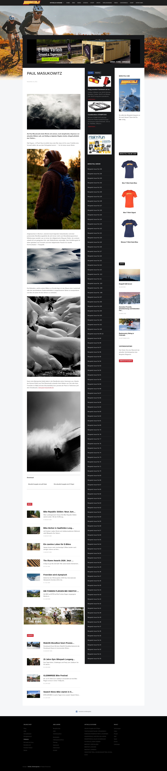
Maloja (25, 750)
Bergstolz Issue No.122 (95, 228)
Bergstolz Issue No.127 (95, 205)
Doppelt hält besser (125, 284)
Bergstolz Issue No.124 (95, 219)
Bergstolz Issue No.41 (94, 608)
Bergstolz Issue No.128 (95, 201)
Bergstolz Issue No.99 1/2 (95, 333)
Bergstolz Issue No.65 (94, 494)
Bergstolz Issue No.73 (94, 457)
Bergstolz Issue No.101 (95, 324)
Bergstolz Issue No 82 (94, 416)
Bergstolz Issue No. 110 (95, 283)
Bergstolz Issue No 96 (94, 352)
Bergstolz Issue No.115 (95, 260)
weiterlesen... (92, 99)
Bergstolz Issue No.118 (95, 247)
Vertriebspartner (57, 734)
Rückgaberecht (28, 736)
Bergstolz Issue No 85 (94, 402)
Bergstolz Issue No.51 (94, 558)
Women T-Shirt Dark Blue (129, 242)
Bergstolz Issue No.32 (94, 649)
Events (85, 2)
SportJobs (139, 2)
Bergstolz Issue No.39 (94, 613)
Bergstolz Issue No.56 (94, 535)
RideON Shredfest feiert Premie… (58, 643)
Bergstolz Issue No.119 (95, 242)
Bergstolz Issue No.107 (95, 297)
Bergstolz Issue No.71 (94, 466)
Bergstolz (32, 2)
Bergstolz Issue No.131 (95, 187)
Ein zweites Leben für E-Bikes (57, 544)
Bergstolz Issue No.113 (95, 269)
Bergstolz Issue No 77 (94, 439)
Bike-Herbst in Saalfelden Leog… (58, 528)
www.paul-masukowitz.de (46, 387)
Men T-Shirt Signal (129, 212)
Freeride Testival (28, 747)
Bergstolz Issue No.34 (94, 640)
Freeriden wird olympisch (55, 575)
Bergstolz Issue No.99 (94, 338)
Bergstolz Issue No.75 (94, 448)
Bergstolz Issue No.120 (95, 237)
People (116, 734)
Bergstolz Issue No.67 (94, 484)
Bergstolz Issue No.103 (95, 315)
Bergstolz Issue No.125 (95, 215)
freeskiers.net (27, 745)
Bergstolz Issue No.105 (95, 306)
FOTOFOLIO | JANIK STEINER (92, 741)
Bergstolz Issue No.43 (94, 594)
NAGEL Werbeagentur (34, 766)
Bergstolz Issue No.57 (94, 530)
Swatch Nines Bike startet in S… (58, 692)
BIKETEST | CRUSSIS (90, 747)
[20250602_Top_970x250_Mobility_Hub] (83, 63)
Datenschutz (56, 747)
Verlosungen (107, 2)
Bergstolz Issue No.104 (95, 311)
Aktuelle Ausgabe (56, 2)
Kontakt (55, 750)
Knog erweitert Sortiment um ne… (99, 89)
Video (116, 2)
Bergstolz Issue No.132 (95, 183)
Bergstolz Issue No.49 (94, 567)
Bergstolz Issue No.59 (94, 521)
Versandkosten (27, 734)
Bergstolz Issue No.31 (94, 654)
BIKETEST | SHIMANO (90, 749)
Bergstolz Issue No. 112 (95, 274)
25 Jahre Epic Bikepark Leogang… (59, 659)
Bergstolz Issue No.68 (94, 480)
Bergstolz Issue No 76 (94, 443)
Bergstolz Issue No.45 (94, 585)
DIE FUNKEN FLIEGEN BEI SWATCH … (61, 591)
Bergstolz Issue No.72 (94, 462)
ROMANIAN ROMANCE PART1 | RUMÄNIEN (96, 734)
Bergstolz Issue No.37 (94, 626)
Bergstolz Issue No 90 (94, 379)
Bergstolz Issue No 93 (94, 366)
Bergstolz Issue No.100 (95, 329)
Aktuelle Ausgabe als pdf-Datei (37, 484)
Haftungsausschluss (58, 739)
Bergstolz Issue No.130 (95, 192)
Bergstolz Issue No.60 (94, 517)
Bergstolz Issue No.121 (95, 233)
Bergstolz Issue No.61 (94, 512)
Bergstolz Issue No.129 (95, 196)
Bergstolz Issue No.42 (94, 599)
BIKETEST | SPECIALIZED (91, 744)
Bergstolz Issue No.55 (94, 539)
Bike (73, 2)
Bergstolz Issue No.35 (94, 635)
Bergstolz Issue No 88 (94, 388)
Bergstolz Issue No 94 (94, 361)
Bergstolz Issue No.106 (95, 302)
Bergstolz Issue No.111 (95, 279)
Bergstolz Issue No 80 (94, 425)
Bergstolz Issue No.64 (94, 498)
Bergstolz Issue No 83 (94, 411)
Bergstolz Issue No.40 (94, 617)
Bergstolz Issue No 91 (94, 375)
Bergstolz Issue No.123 (95, 224)
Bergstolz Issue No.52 (94, 553)
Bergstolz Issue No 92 (94, 370)
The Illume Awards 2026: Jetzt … (58, 560)
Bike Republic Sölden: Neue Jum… (59, 512)
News (79, 2)
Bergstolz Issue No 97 (94, 347)
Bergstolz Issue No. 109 (95, 288)
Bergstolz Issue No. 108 (95, 292)
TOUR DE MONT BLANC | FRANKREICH (95, 731)
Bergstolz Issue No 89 (94, 384)
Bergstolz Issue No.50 (94, 562)
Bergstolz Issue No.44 (94, 590)
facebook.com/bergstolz (85, 711)
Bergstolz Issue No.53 (94, 549)
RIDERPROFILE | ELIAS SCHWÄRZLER (95, 739)
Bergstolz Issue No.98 (94, 343)
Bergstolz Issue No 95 (94, 356)
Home (68, 2)
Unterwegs (124, 2)
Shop (131, 2)
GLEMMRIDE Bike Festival (55, 675)
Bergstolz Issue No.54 (94, 544)
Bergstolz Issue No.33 (94, 645)
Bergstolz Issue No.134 (95, 173)
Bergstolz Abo (56, 728)
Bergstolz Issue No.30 (94, 658)
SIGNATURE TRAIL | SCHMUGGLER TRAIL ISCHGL (98, 752)
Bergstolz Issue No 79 (94, 430)
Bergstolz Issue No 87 (94, 393)
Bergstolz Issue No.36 (94, 631)
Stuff (92, 2)
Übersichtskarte (126, 361)
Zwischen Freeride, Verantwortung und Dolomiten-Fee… (129, 308)
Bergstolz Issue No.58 (94, 526)
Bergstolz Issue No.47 (94, 576)
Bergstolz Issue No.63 (94, 503)
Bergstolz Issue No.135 (95, 169)
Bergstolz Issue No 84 (94, 407)
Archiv (86, 754)
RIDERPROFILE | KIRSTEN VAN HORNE (95, 736)
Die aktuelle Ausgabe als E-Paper (64, 484)
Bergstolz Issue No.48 (94, 571)
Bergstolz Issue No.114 (95, 265)
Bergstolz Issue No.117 (95, 251)
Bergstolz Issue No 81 (94, 420)
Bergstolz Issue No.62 (94, 507)
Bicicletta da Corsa (28, 742)
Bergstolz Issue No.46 (94, 581)
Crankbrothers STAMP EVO (97, 114)
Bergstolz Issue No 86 (94, 398)
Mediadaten (56, 737)
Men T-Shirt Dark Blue (129, 183)
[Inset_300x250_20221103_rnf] (100, 154)
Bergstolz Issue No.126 (95, 210)
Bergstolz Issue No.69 (94, 475)
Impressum (56, 745)
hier (120, 119)
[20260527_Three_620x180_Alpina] (54, 624)
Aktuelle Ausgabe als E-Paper (92, 728)
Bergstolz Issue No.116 (95, 256)
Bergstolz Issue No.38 (94, 622)
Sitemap (55, 742)
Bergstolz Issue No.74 (94, 452)
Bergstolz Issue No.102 (95, 320)
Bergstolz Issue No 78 (94, 434)
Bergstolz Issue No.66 (94, 489)
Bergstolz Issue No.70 (94, 471)
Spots (98, 2)
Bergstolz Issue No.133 (95, 178)
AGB (25, 731)
